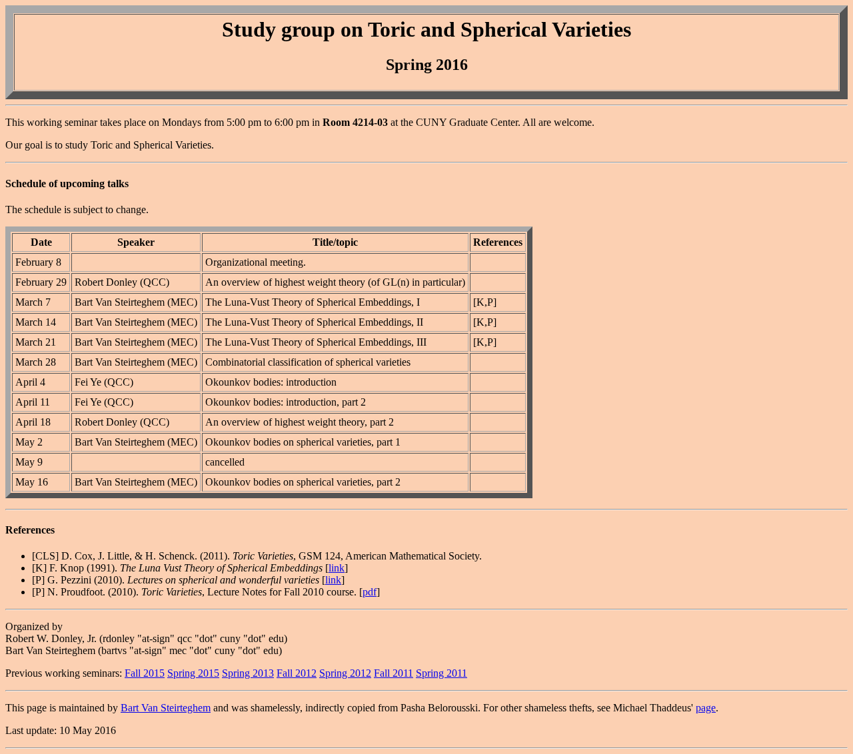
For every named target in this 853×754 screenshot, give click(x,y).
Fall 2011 (393, 673)
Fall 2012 (297, 673)
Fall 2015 (145, 673)
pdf (370, 591)
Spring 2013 (248, 673)
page (706, 707)
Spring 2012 (345, 673)
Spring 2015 (193, 673)
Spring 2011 (441, 673)
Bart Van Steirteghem (166, 707)
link (337, 567)
